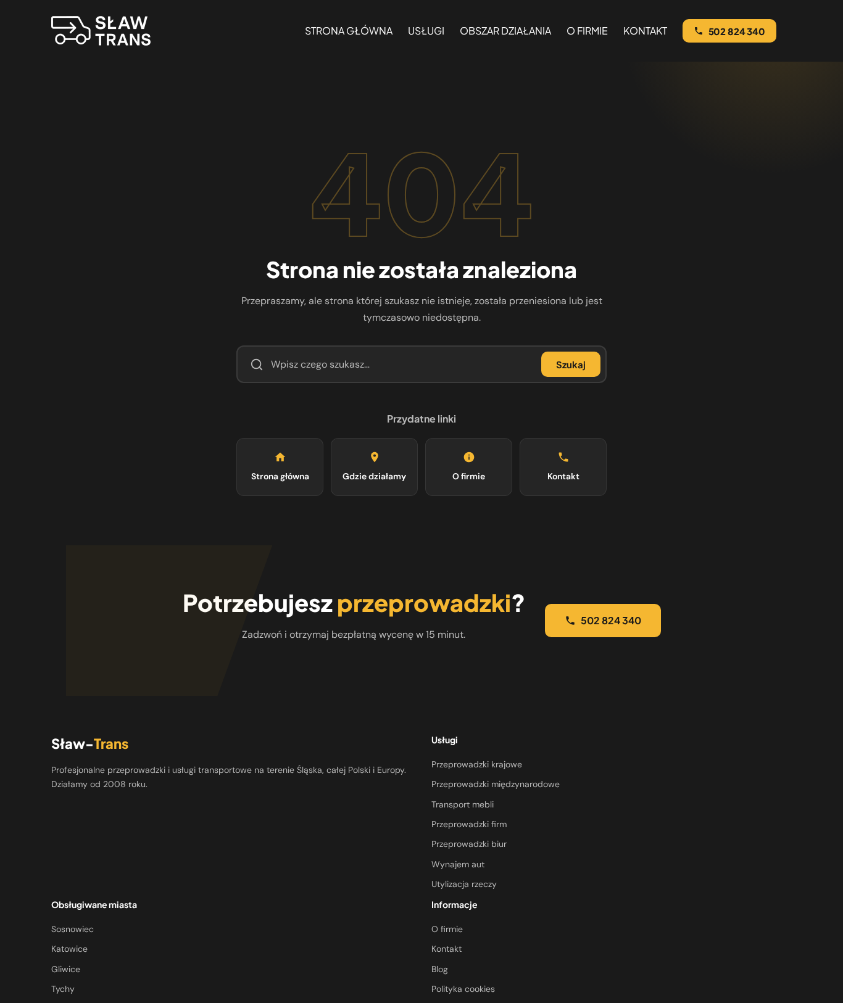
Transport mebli (462, 804)
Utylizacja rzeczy (464, 883)
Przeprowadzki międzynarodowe (495, 784)
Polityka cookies (463, 988)
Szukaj (571, 364)
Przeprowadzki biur (469, 843)
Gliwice (65, 969)
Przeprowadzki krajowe (476, 764)
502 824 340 (611, 620)
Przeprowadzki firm (469, 824)
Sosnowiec (72, 929)
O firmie (468, 476)
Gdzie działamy (374, 476)
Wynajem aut (457, 864)
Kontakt (563, 476)
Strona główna (280, 476)
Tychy (63, 988)
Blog (439, 969)
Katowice (69, 948)
